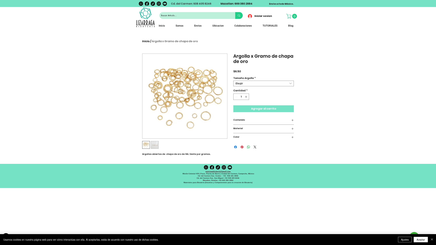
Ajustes (405, 239)
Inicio (146, 41)
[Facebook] (147, 4)
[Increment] (246, 97)
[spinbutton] (241, 97)
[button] (292, 16)
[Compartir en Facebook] (235, 147)
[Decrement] (236, 97)
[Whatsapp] (141, 4)
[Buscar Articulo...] (239, 15)
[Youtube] (165, 4)
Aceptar (421, 239)
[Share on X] (255, 147)
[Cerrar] (432, 239)
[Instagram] (159, 4)
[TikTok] (153, 4)
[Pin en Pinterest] (242, 147)
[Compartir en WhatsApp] (248, 147)
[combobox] (263, 83)
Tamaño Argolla (244, 78)
